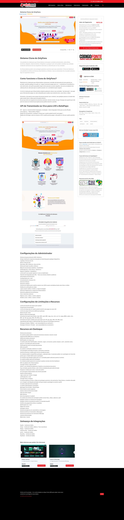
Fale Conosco (35, 1)
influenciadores (93, 121)
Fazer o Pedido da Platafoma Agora (91, 48)
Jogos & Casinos (34, 461)
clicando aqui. (88, 44)
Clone (81, 121)
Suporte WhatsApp (55, 459)
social (91, 123)
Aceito (102, 494)
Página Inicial (23, 1)
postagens (82, 123)
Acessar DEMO (27, 49)
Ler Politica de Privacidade (26, 496)
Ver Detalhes (42, 465)
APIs (91, 5)
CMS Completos (51, 5)
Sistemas (29, 1)
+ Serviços (97, 5)
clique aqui (84, 144)
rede (87, 123)
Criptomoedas (85, 5)
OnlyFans (86, 121)
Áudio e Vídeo (60, 5)
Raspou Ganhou (26, 459)
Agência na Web (89, 76)
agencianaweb (26, 461)
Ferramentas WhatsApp (64, 461)
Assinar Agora (37, 49)
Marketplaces (69, 5)
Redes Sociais (77, 5)
